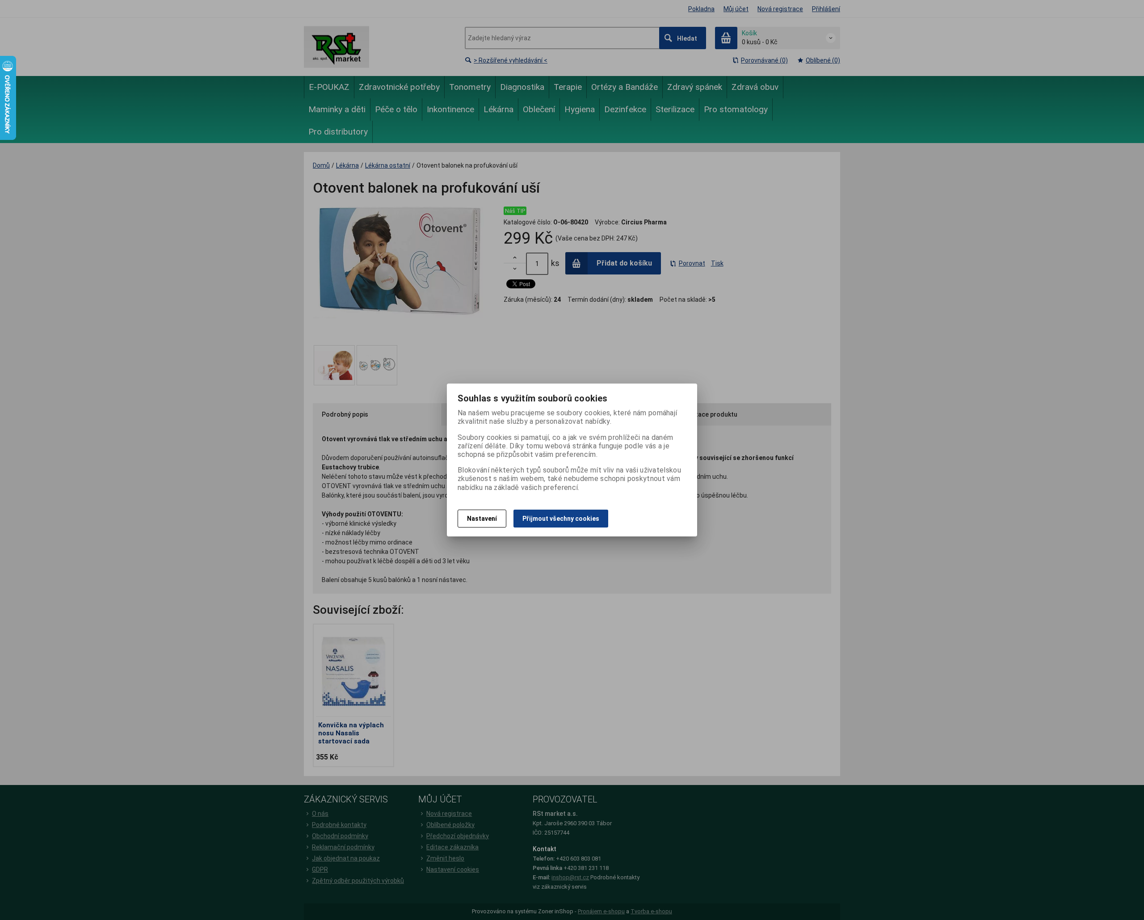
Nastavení (482, 518)
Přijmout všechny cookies (560, 518)
